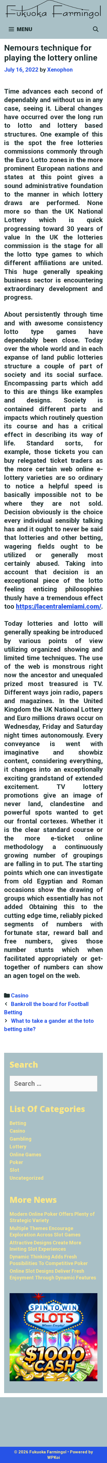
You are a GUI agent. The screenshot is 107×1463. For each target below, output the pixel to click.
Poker (16, 1162)
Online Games (25, 1154)
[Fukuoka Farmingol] (53, 9)
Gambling (21, 1139)
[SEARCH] (96, 29)
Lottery (18, 1146)
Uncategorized (27, 1178)
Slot (14, 1170)
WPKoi (53, 1457)
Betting (18, 1123)
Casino (20, 995)
